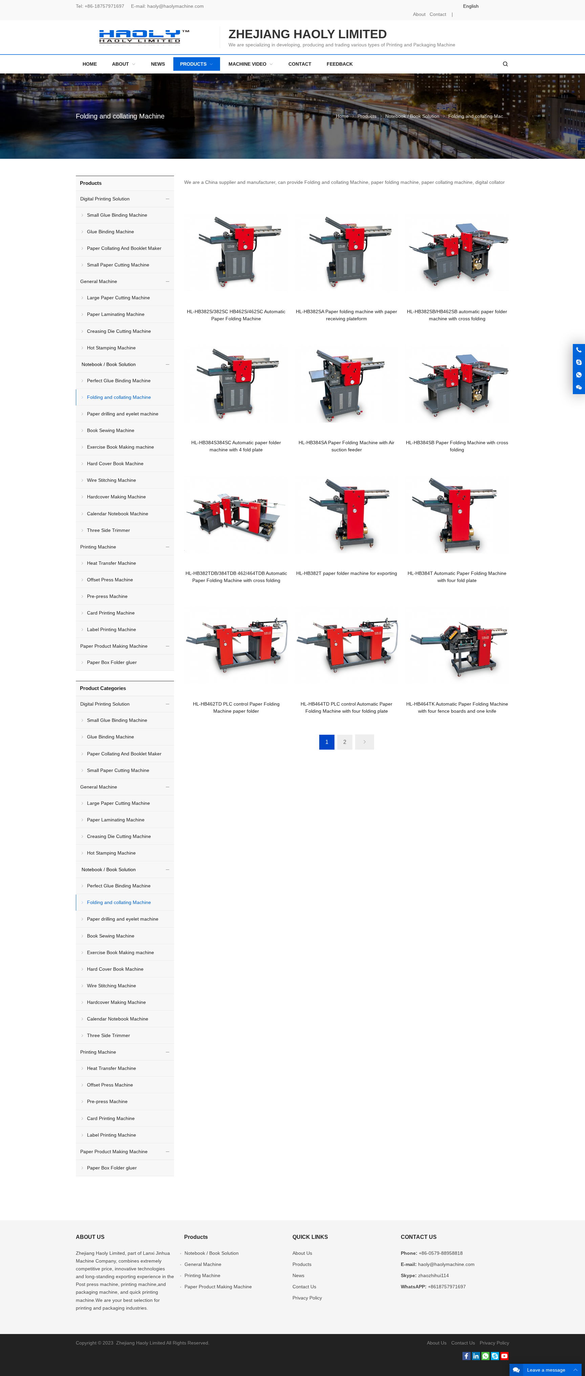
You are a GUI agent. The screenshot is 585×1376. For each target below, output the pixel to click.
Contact (438, 14)
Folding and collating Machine (119, 397)
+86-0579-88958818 (441, 1253)
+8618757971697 (447, 1286)
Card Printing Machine (111, 613)
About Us (302, 1253)
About (419, 14)
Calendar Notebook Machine (117, 513)
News (298, 1275)
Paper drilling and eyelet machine (122, 413)
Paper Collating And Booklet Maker (124, 248)
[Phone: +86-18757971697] (579, 350)
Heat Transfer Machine (111, 563)
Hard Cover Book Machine (115, 463)
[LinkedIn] (476, 1358)
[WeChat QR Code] (579, 388)
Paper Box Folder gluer (112, 662)
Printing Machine (98, 547)
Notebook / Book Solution (412, 116)
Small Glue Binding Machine (117, 215)
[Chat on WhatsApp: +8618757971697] (579, 375)
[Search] (505, 64)
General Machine (98, 281)
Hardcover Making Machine (116, 496)
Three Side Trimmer (108, 530)
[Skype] (495, 1358)
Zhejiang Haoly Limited (100, 1253)
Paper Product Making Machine (114, 646)
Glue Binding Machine (110, 231)
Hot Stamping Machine (111, 347)
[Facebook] (466, 1358)
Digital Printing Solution (105, 198)
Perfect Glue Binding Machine (119, 380)
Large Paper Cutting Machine (118, 297)
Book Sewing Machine (110, 430)
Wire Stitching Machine (111, 480)
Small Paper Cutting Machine (118, 264)
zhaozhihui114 (433, 1275)
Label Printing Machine (111, 629)
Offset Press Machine (110, 579)
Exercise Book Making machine (120, 447)
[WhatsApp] (485, 1358)
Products (367, 116)
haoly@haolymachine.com (175, 6)
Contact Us (304, 1286)
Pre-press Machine (107, 596)
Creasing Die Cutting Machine (119, 331)
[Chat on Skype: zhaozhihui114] (579, 363)
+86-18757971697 (104, 6)
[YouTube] (504, 1358)
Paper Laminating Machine (116, 314)
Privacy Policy (307, 1297)
